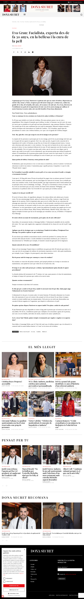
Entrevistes (14, 22)
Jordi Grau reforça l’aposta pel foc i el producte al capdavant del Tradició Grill (11, 472)
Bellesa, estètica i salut (37, 379)
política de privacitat (70, 574)
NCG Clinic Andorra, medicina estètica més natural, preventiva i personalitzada (41, 383)
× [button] (24, 549)
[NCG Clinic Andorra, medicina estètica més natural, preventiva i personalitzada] (41, 365)
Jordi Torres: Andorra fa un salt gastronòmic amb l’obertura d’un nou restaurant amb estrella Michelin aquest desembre (52, 474)
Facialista (39, 331)
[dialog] (14, 572)
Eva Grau (33, 331)
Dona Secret (18, 46)
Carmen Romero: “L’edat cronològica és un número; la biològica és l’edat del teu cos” (67, 424)
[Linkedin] (29, 52)
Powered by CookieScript (14, 595)
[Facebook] (13, 52)
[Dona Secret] (42, 551)
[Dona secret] (11, 15)
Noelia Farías (33, 427)
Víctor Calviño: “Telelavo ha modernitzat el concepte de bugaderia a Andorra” (40, 423)
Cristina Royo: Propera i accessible (12, 382)
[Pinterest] (21, 52)
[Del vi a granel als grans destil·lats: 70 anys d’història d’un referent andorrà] (68, 365)
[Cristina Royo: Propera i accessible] (14, 365)
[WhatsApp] (25, 52)
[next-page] (6, 486)
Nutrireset (44, 331)
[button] (81, 14)
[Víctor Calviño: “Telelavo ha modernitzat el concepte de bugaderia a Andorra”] (41, 404)
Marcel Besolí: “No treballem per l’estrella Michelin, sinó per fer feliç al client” (30, 473)
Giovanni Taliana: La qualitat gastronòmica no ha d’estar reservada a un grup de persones (14, 424)
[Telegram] (32, 52)
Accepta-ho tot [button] (14, 585)
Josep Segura (6, 385)
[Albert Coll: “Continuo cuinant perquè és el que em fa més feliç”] (72, 454)
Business (58, 379)
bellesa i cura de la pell (24, 331)
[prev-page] (3, 486)
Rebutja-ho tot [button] (14, 590)
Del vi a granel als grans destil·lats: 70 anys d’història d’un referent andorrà (67, 383)
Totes (18, 22)
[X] (17, 52)
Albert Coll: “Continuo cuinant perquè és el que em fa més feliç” (72, 471)
